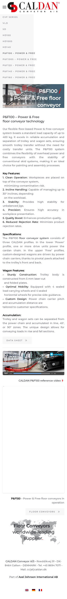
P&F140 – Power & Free (19, 71)
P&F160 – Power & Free (19, 77)
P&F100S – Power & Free (20, 59)
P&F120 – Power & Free (19, 65)
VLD (5, 23)
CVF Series (10, 17)
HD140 (7, 47)
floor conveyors (42, 511)
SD (4, 29)
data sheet (14, 340)
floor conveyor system (34, 238)
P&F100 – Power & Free (19, 53)
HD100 (7, 35)
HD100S (8, 41)
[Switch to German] (33, 590)
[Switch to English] (26, 590)
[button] (4, 7)
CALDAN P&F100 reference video (41, 380)
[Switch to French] (40, 590)
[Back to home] (33, 7)
